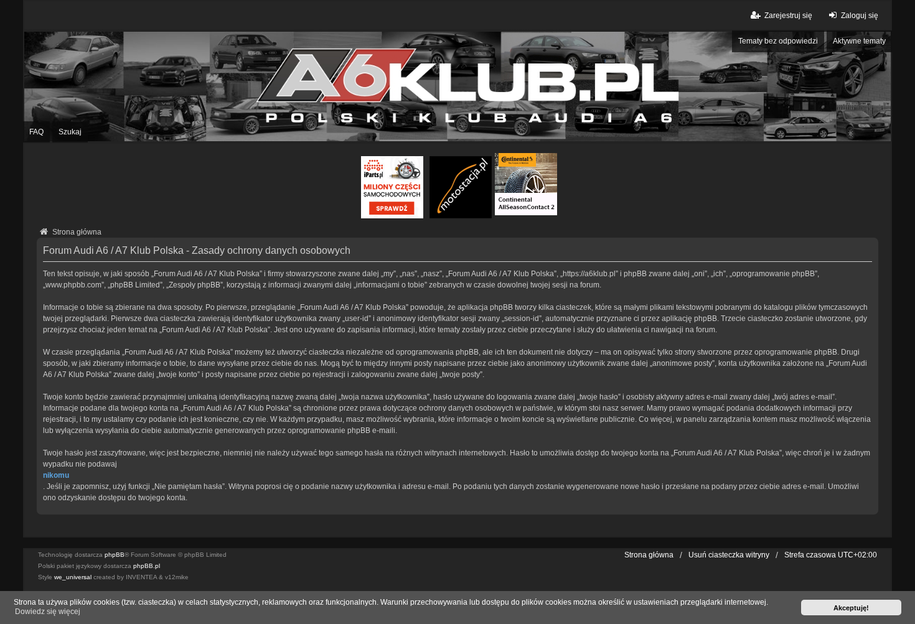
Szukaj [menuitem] (70, 132)
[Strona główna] (457, 86)
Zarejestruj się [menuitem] (788, 15)
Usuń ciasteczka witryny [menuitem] (728, 555)
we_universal (73, 577)
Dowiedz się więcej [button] (47, 611)
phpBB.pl (146, 565)
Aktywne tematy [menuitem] (859, 41)
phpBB (114, 554)
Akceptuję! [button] (851, 608)
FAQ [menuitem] (36, 132)
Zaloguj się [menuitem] (859, 15)
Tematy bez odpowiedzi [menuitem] (778, 41)
